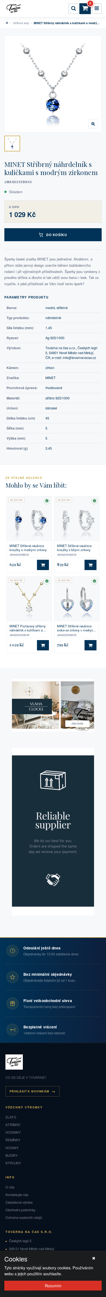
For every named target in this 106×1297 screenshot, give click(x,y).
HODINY (11, 1147)
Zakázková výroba (19, 1202)
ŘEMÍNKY (12, 1139)
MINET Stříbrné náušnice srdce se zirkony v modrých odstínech (76, 628)
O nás (9, 1187)
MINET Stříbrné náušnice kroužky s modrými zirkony (28, 548)
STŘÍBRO (12, 1124)
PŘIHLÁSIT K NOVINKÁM (29, 1091)
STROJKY (13, 1163)
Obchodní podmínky (20, 1209)
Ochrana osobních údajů (23, 1217)
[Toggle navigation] (97, 9)
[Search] (73, 9)
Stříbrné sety (21, 23)
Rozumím (53, 1285)
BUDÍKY (11, 1155)
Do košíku (56, 234)
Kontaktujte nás (16, 1194)
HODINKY (13, 1132)
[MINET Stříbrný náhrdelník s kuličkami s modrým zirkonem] (12, 143)
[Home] (14, 8)
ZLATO (10, 1117)
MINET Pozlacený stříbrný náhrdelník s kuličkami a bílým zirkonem (28, 628)
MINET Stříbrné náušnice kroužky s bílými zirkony (74, 548)
